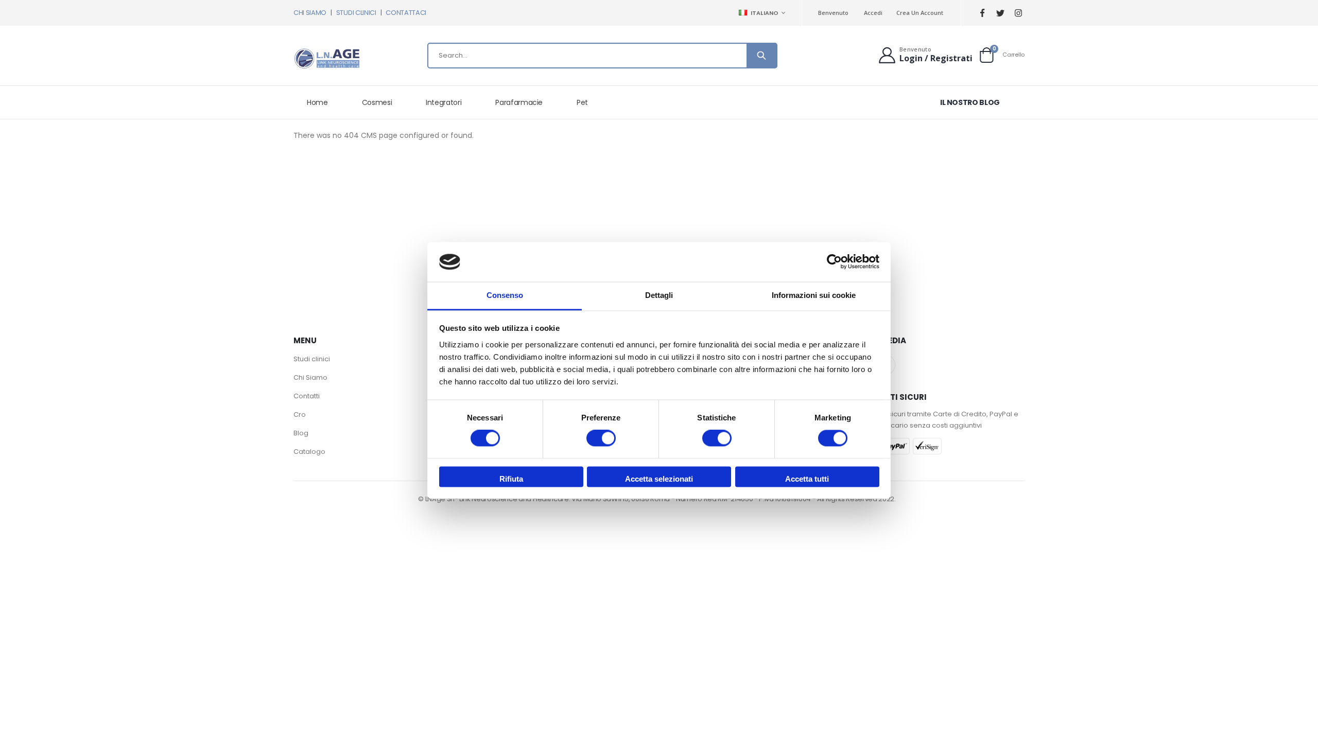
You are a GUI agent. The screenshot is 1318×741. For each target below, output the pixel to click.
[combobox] (602, 55)
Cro (299, 414)
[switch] (601, 439)
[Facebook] (982, 13)
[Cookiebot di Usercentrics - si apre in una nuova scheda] (834, 262)
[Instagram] (1018, 13)
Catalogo (309, 451)
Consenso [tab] (505, 295)
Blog (300, 433)
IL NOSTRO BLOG (970, 102)
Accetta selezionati (659, 478)
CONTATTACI (406, 12)
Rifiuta (511, 478)
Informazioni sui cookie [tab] (814, 295)
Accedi (873, 12)
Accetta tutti (807, 478)
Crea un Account (919, 12)
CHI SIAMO (309, 12)
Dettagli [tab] (659, 295)
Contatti (306, 396)
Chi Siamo (310, 377)
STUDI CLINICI (356, 12)
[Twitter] (1000, 13)
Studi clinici (311, 359)
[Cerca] (761, 55)
